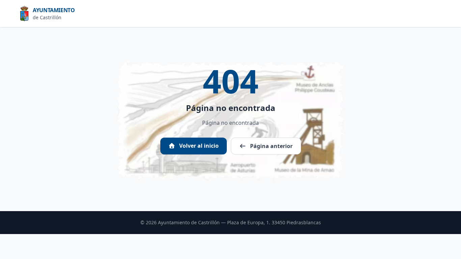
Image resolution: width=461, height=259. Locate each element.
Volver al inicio (198, 145)
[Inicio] (26, 13)
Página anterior (271, 146)
